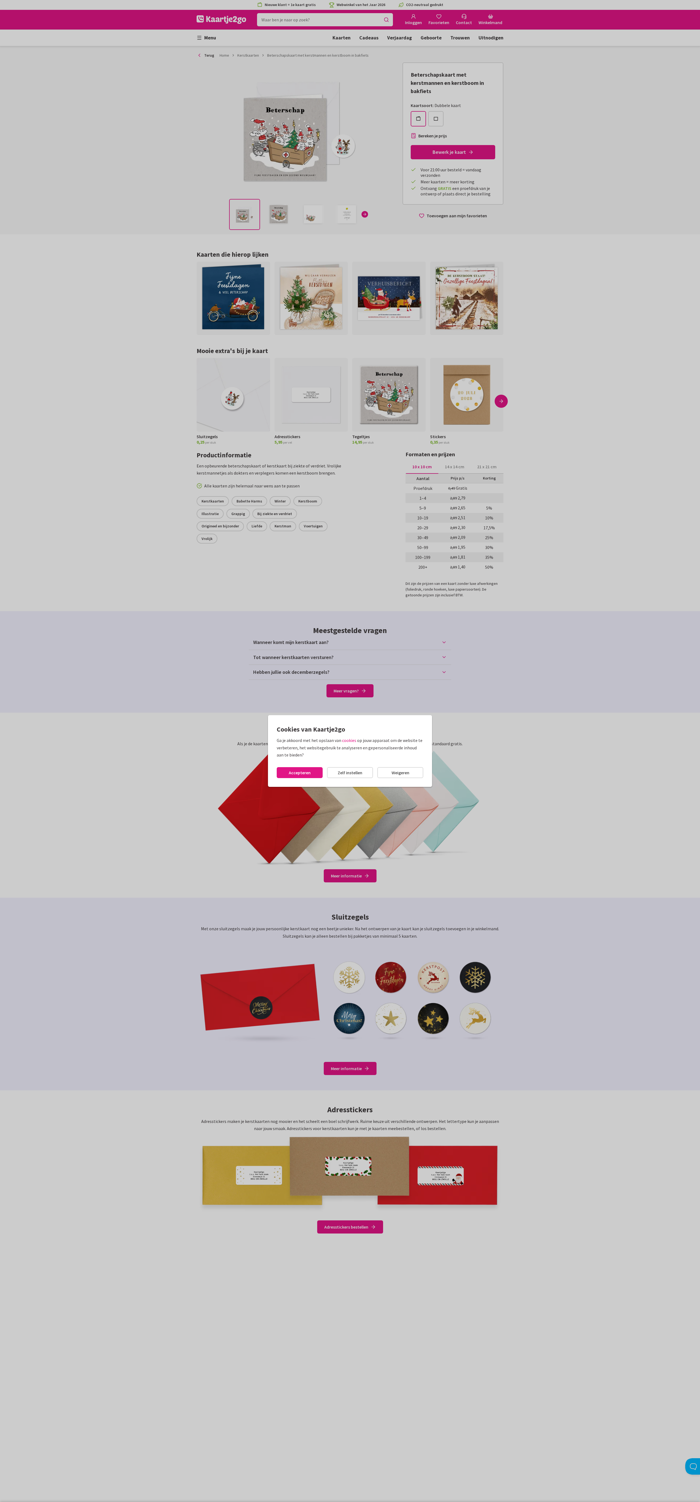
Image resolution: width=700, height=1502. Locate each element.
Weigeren (400, 772)
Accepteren (300, 772)
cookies (349, 740)
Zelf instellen (350, 772)
